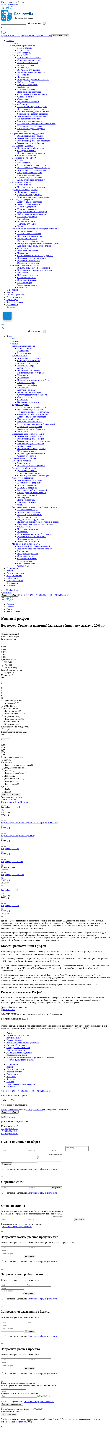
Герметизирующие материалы (31, 72)
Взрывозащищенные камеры (30, 138)
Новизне (24, 802)
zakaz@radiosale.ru (9, 5)
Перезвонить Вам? (60, 36)
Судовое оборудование (22, 145)
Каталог (10, 40)
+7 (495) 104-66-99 (9, 1131)
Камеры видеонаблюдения (29, 172)
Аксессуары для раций (22, 199)
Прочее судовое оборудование (31, 153)
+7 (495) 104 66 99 (25, 35)
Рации (15, 43)
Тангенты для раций (26, 224)
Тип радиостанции (10, 708)
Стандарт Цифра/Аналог (12, 700)
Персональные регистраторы (30, 109)
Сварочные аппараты (27, 285)
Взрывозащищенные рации (30, 136)
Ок (29, 1422)
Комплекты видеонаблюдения (31, 128)
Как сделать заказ (14, 302)
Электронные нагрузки (28, 263)
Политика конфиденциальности (21, 1084)
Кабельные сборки (26, 82)
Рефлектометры (24, 282)
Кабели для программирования (31, 214)
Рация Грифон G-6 (9, 890)
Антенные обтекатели (27, 62)
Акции (9, 292)
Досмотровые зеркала (27, 192)
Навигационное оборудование (31, 148)
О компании (12, 290)
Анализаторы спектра (27, 231)
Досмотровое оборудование (24, 189)
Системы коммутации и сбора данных (35, 255)
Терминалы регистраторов (29, 126)
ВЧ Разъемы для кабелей (28, 70)
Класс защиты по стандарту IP (15, 727)
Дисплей (5, 786)
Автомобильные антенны (29, 57)
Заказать (5, 870)
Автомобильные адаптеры (29, 202)
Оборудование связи (26, 150)
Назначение (6, 762)
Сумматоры (22, 99)
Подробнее (21, 1422)
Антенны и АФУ (19, 55)
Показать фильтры (9, 634)
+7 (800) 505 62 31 (9, 1128)
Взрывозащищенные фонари (30, 143)
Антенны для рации (26, 207)
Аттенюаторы (23, 67)
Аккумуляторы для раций (29, 204)
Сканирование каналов (12, 757)
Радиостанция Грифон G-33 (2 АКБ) (18, 835)
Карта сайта (11, 1086)
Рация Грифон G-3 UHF (12, 861)
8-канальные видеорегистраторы (32, 114)
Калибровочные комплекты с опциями (35, 246)
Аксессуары (22, 131)
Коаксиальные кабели (27, 84)
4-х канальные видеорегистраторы (33, 111)
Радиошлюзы (23, 50)
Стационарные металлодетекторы (33, 197)
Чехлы (20, 226)
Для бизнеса (12, 304)
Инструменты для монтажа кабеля (33, 79)
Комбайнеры (23, 87)
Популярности (7, 802)
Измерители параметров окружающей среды (38, 243)
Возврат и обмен (14, 297)
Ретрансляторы (24, 53)
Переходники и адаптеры (29, 92)
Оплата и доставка (15, 295)
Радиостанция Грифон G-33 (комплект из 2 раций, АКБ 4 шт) (29, 822)
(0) (2, 810)
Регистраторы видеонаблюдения (32, 106)
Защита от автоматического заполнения (19, 1393)
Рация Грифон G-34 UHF (12, 874)
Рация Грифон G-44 (10, 905)
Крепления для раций (27, 216)
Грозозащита (23, 75)
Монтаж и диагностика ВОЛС (26, 265)
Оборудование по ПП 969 (24, 158)
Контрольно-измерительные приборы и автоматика (36, 229)
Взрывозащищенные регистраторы (33, 141)
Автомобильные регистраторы (31, 116)
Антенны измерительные (29, 233)
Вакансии (11, 1076)
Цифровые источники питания (31, 258)
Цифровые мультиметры (28, 260)
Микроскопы (23, 273)
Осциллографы (24, 248)
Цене (17, 802)
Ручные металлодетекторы (29, 194)
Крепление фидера (26, 89)
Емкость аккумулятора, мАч (14, 732)
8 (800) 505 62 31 (9, 35)
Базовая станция (24, 48)
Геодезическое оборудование (30, 241)
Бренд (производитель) (11, 670)
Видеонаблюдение (20, 104)
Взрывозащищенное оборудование (28, 133)
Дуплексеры (23, 77)
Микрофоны (23, 219)
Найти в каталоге (35, 23)
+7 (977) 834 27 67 (42, 35)
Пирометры (22, 253)
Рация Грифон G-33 (10, 848)
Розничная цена (8, 639)
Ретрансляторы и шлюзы (23, 45)
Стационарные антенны (28, 60)
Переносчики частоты (27, 251)
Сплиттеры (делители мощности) (32, 94)
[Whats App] (12, 9)
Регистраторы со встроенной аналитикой (36, 123)
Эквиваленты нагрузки (28, 101)
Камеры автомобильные (28, 119)
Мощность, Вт (7, 675)
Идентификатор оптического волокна (34, 270)
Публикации (12, 299)
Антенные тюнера (25, 65)
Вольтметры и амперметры (29, 236)
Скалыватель (23, 287)
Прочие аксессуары (26, 221)
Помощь (10, 1081)
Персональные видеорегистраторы (33, 167)
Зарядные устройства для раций (32, 211)
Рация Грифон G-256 (10, 807)
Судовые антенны (25, 97)
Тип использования (10, 721)
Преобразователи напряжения (31, 187)
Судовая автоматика (26, 155)
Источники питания (21, 182)
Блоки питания (24, 185)
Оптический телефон (27, 280)
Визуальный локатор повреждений (33, 268)
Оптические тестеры (26, 277)
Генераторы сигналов (27, 238)
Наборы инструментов (27, 275)
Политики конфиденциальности (42, 1169)
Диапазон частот (9, 659)
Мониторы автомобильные (29, 121)
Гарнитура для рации (27, 209)
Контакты (11, 307)
